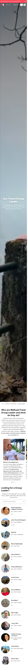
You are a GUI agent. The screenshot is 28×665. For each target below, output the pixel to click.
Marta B (13, 532)
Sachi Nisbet (15, 646)
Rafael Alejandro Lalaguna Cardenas (17, 508)
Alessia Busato (15, 554)
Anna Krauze (15, 577)
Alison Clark (15, 658)
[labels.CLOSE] (25, 2)
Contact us (15, 4)
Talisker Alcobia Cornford (16, 635)
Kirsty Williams (15, 590)
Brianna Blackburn (16, 567)
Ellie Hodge (14, 613)
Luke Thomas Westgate (18, 520)
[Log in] (21, 5)
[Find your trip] (9, 4)
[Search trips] (7, 4)
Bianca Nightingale (17, 544)
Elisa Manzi (14, 600)
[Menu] (24, 5)
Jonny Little (14, 623)
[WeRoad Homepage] (2, 5)
